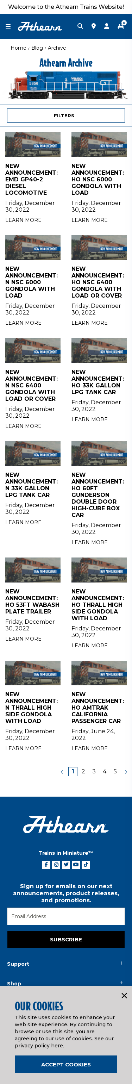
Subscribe (66, 939)
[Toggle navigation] (11, 26)
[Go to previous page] (62, 771)
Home (18, 48)
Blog (37, 48)
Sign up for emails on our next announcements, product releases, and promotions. (66, 893)
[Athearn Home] (40, 26)
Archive (57, 48)
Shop (14, 983)
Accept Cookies (66, 1064)
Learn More (23, 220)
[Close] (124, 996)
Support (18, 964)
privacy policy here (39, 1045)
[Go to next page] (125, 771)
